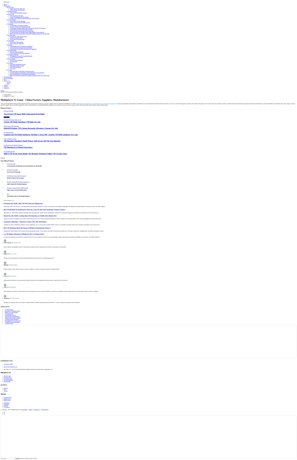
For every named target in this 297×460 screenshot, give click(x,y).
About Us (6, 86)
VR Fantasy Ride (11, 35)
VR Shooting (10, 24)
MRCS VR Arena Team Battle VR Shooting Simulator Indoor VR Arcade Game (29, 33)
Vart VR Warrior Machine (16, 60)
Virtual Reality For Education (83, 103)
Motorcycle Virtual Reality (11, 312)
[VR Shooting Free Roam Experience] (13, 145)
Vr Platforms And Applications (12, 322)
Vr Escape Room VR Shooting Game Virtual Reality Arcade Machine (27, 32)
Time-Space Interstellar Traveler (17, 64)
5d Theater (106, 103)
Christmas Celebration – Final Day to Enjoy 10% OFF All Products (25, 222)
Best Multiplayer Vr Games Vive (13, 320)
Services (9, 82)
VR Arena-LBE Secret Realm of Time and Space (22, 31)
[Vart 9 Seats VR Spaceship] (12, 170)
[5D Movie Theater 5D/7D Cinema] (16, 176)
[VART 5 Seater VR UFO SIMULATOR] (17, 188)
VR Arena (9, 70)
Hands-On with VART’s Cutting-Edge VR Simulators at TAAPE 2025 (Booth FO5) (30, 216)
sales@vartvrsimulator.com (10, 366)
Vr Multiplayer (112, 103)
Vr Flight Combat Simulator (11, 319)
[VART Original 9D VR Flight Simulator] (18, 182)
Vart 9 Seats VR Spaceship (16, 42)
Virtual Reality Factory (10, 315)
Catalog (6, 85)
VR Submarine (13, 61)
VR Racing (9, 45)
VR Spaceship (10, 40)
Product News (7, 400)
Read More (6, 117)
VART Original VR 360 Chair (17, 8)
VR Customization (8, 78)
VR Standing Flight (11, 50)
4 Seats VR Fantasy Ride (16, 38)
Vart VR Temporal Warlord (16, 52)
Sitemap (31, 409)
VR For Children (11, 58)
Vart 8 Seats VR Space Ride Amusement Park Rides (24, 114)
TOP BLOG (37, 409)
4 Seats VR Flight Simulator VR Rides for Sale (22, 122)
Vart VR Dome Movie (15, 67)
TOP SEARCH (44, 409)
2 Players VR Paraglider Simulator (18, 13)
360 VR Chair (10, 7)
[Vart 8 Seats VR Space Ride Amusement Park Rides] (8, 111)
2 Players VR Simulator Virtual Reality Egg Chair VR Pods (24, 18)
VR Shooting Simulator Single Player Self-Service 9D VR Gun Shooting (28, 28)
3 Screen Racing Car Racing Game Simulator (21, 47)
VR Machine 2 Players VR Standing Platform (21, 56)
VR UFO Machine (11, 19)
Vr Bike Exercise (9, 323)
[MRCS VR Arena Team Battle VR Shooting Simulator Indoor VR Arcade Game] (9, 151)
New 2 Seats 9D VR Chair (16, 15)
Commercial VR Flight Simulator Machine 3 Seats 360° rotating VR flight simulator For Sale (41, 135)
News (5, 79)
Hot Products (24, 409)
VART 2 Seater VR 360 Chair (17, 10)
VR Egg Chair (10, 14)
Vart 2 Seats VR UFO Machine (17, 21)
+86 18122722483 (8, 364)
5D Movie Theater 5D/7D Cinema (15, 178)
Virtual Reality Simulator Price (12, 316)
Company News (8, 397)
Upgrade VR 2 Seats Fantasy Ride (18, 36)
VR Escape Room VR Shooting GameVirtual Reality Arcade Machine (27, 72)
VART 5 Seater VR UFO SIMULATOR (20, 22)
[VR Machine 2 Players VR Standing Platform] (8, 194)
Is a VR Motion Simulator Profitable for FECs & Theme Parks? (24, 234)
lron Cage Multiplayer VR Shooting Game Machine (22, 74)
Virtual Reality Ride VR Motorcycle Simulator (21, 46)
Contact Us (6, 88)
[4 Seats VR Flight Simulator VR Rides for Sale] (12, 120)
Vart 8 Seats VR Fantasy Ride (17, 39)
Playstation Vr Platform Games (12, 311)
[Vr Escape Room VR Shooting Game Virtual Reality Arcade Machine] (11, 164)
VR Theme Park (8, 77)
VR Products (7, 6)
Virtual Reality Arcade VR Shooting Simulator (21, 29)
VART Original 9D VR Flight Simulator (20, 53)
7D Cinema (13, 68)
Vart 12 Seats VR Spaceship (17, 43)
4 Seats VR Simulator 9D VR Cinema (19, 17)
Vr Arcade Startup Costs (97, 103)
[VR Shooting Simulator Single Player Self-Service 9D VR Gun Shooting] (10, 139)
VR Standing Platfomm (12, 54)
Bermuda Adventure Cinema (17, 65)
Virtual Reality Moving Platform (13, 318)
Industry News (7, 399)
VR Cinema (10, 63)
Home (5, 4)
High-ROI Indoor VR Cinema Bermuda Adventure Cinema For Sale (31, 128)
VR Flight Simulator (12, 11)
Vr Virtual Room (9, 309)
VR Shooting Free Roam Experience (19, 25)
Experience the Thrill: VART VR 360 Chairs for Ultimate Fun (23, 203)
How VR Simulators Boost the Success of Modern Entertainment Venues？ (27, 228)
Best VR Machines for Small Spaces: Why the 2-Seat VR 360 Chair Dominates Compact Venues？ (35, 209)
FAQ (8, 84)
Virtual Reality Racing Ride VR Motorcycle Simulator (23, 49)
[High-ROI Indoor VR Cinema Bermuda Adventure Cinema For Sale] (11, 126)
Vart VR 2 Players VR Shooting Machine (20, 26)
